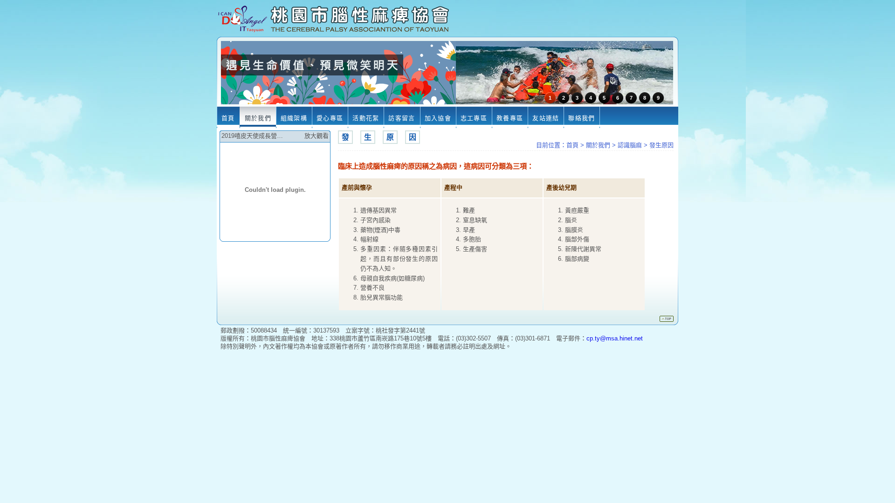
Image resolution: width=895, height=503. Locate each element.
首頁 (572, 145)
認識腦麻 (630, 145)
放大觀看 (316, 135)
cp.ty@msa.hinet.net (614, 338)
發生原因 (661, 145)
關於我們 (598, 145)
